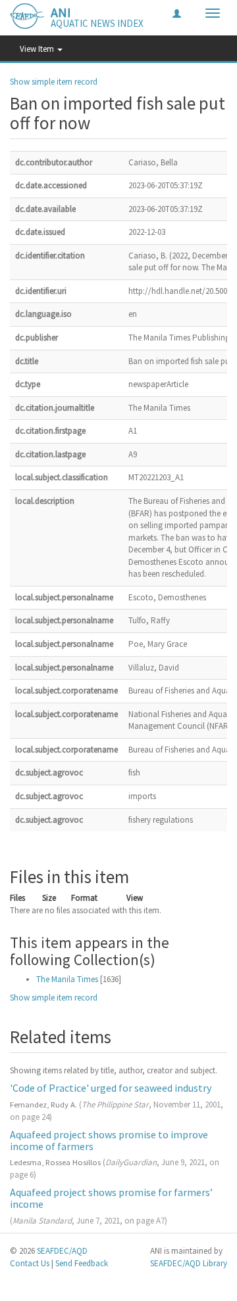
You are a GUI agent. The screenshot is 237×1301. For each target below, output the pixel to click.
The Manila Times (67, 979)
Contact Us (29, 1263)
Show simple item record (53, 81)
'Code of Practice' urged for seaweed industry (110, 1087)
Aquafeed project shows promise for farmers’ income (111, 1198)
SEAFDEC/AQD (62, 1250)
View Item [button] (38, 48)
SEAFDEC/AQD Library (188, 1263)
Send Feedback (81, 1263)
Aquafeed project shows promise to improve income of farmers (109, 1140)
